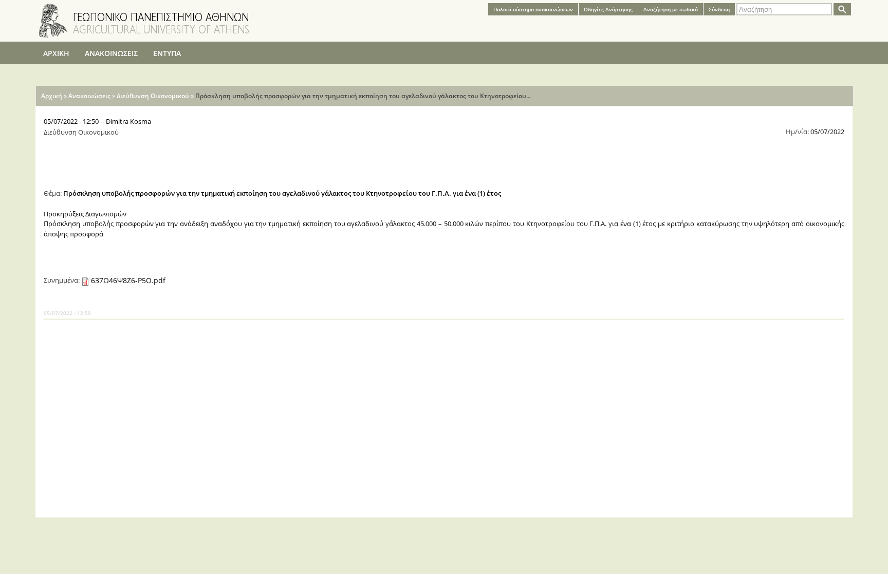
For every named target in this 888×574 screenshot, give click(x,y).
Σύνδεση (719, 9)
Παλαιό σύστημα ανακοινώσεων (533, 9)
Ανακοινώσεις (89, 95)
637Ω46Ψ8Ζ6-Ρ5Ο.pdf (128, 280)
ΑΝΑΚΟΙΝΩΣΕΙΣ (111, 53)
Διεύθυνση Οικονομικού (153, 95)
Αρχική (51, 95)
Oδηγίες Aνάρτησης (608, 9)
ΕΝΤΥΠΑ (167, 53)
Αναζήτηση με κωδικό (670, 9)
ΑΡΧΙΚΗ (56, 53)
